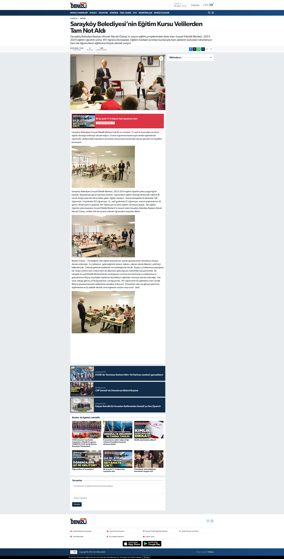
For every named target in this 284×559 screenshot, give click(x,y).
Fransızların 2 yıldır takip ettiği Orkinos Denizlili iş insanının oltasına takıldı (116, 442)
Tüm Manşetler (78, 536)
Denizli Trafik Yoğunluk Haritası (157, 531)
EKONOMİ (103, 13)
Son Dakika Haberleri (116, 536)
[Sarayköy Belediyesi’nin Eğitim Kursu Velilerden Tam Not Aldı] (117, 82)
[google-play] (152, 544)
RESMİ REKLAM (145, 13)
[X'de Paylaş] (194, 49)
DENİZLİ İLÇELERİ (161, 13)
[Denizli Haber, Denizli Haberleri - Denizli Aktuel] (78, 5)
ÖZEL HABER (125, 13)
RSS (74, 552)
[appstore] (132, 544)
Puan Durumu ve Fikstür (190, 531)
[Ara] (209, 12)
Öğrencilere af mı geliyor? (83, 469)
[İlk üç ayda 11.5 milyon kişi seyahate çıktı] (117, 459)
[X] (212, 521)
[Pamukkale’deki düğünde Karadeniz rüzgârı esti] (148, 459)
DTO (135, 13)
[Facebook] (208, 521)
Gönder (77, 504)
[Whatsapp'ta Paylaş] (199, 49)
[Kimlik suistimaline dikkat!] (148, 430)
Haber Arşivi (150, 536)
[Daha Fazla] (203, 49)
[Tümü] (211, 57)
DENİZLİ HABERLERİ (79, 13)
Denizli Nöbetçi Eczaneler (82, 531)
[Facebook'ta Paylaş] (190, 49)
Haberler (73, 18)
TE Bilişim (210, 552)
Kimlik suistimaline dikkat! (145, 440)
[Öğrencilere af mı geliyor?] (86, 459)
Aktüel (83, 18)
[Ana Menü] (212, 12)
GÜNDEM (114, 13)
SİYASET (93, 13)
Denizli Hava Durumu (117, 531)
